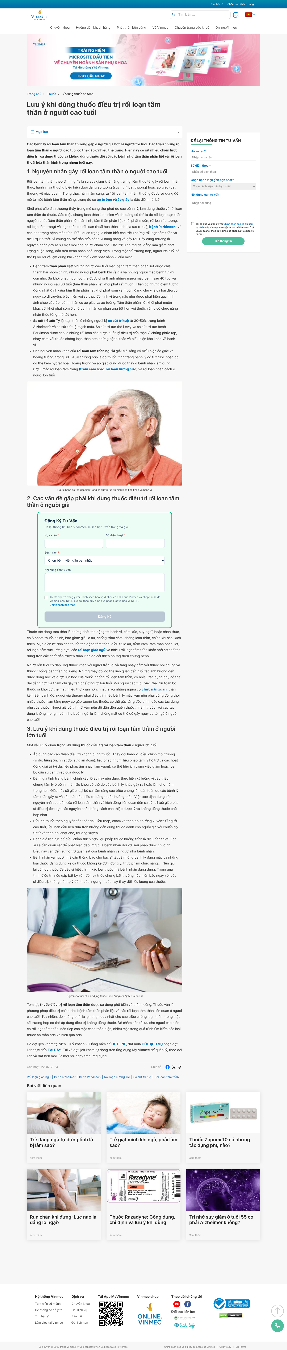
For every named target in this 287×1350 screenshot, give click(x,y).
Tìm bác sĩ (217, 4)
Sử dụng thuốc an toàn (77, 94)
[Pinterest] (179, 1067)
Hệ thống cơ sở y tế (48, 1310)
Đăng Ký (104, 616)
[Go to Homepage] (39, 14)
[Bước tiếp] (184, 1325)
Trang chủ (34, 94)
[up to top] (277, 1311)
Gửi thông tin (223, 241)
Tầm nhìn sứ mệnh (48, 1304)
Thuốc (51, 94)
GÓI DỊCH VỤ (152, 1044)
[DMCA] (230, 1315)
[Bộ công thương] (231, 1303)
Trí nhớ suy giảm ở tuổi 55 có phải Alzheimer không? (221, 1219)
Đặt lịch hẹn (80, 1323)
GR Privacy (225, 1347)
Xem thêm (36, 1157)
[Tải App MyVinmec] (111, 1314)
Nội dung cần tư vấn (58, 570)
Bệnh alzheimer (65, 1077)
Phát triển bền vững (131, 27)
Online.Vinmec (226, 27)
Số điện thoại (115, 535)
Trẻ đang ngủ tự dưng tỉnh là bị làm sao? (61, 1142)
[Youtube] (176, 1304)
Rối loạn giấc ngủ (39, 1077)
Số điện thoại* (201, 165)
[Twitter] (174, 1067)
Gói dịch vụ (79, 1310)
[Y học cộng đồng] (184, 1318)
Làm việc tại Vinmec (49, 1323)
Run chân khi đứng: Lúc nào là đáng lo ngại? (63, 1219)
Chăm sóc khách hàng (240, 4)
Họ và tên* (198, 151)
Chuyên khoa (60, 27)
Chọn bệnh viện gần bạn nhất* (212, 180)
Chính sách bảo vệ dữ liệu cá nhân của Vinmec (189, 1347)
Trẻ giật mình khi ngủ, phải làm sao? (143, 1142)
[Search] (173, 15)
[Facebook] (167, 1067)
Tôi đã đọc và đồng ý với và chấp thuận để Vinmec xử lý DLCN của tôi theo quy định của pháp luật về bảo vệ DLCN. (225, 229)
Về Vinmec (161, 27)
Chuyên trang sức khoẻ (192, 27)
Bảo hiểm (78, 1316)
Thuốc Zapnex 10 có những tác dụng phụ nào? (219, 1142)
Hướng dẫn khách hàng (93, 27)
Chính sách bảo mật (62, 605)
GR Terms (241, 1347)
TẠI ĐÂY (54, 1050)
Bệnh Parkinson (90, 1077)
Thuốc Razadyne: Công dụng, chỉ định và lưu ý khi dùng (142, 1219)
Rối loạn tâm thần (167, 1077)
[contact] (277, 1325)
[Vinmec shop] (150, 1314)
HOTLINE (118, 1044)
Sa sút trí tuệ (142, 1077)
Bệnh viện (52, 552)
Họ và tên (52, 535)
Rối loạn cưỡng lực (117, 1077)
